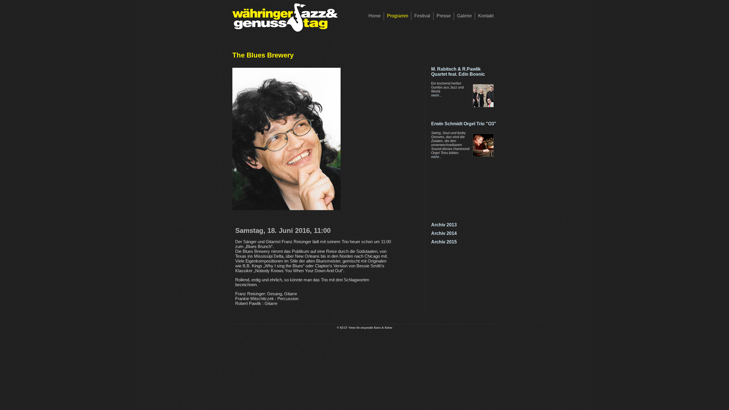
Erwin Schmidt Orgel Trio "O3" (463, 123)
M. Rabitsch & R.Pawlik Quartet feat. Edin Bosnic (458, 72)
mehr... (436, 95)
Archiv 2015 (444, 241)
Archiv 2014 (444, 233)
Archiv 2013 (444, 224)
